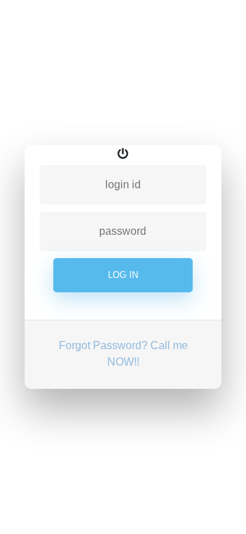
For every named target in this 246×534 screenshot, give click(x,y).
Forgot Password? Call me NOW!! (123, 354)
